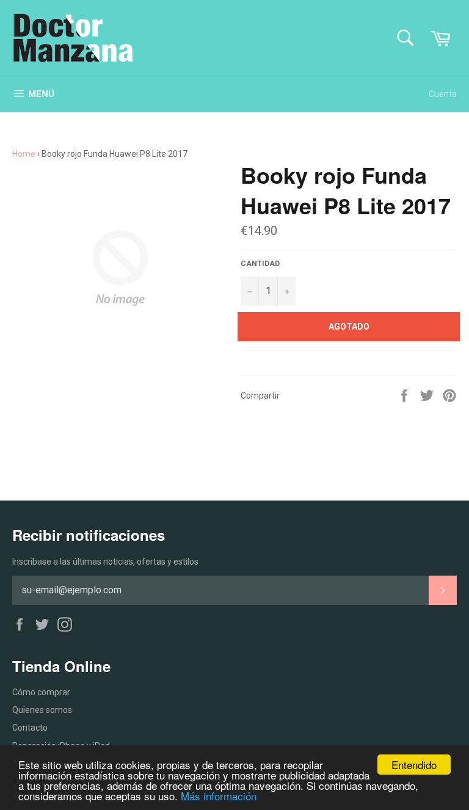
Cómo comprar (41, 692)
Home (23, 154)
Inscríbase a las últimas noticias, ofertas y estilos (105, 561)
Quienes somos (42, 710)
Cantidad (260, 263)
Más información (218, 795)
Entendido (414, 764)
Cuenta (443, 94)
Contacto (30, 727)
